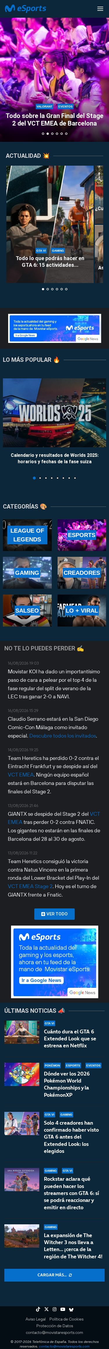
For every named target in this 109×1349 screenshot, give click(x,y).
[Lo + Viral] (82, 611)
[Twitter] (46, 1309)
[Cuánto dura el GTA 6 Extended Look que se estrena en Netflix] (21, 1032)
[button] (8, 71)
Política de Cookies (66, 1319)
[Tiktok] (38, 1309)
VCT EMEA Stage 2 (30, 886)
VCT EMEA (21, 774)
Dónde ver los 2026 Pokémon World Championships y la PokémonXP (67, 1084)
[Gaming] (27, 573)
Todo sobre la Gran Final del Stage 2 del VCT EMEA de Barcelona (54, 119)
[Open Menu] (100, 9)
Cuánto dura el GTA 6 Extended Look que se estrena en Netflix (70, 1038)
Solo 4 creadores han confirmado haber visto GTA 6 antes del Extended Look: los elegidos (71, 1137)
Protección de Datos (54, 1325)
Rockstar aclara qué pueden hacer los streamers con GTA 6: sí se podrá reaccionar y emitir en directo (71, 1193)
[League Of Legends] (27, 535)
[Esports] (82, 535)
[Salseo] (27, 611)
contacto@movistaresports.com (54, 1332)
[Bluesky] (71, 1309)
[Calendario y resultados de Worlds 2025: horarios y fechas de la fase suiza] (54, 412)
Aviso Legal (36, 1319)
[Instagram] (55, 1309)
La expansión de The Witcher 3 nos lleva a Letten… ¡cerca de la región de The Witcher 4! (73, 1246)
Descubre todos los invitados (62, 735)
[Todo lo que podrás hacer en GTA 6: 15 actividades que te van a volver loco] (50, 224)
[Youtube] (62, 1309)
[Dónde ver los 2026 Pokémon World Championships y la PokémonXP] (21, 1074)
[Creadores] (82, 573)
